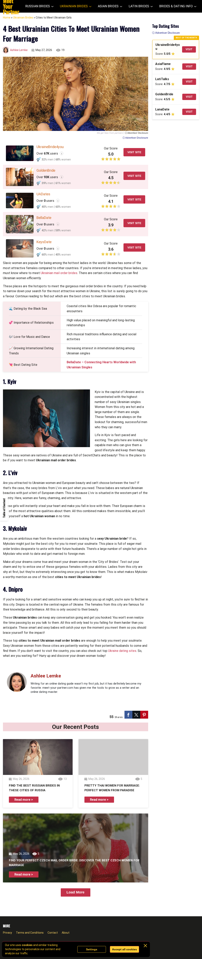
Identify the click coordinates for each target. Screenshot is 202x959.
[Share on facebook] (128, 715)
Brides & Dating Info (176, 6)
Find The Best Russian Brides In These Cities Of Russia (34, 788)
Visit (189, 49)
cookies (27, 945)
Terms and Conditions (30, 932)
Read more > (23, 799)
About (65, 932)
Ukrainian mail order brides (59, 273)
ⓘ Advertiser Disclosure (136, 133)
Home (6, 17)
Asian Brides (108, 6)
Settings (91, 949)
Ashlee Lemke (19, 50)
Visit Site (134, 152)
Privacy (7, 932)
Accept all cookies (124, 949)
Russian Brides (37, 6)
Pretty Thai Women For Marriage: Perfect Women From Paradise (112, 788)
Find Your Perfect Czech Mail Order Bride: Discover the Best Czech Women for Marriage (74, 863)
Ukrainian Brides (74, 6)
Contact (53, 932)
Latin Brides (139, 6)
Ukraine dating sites (122, 651)
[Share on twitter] (136, 715)
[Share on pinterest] (144, 715)
